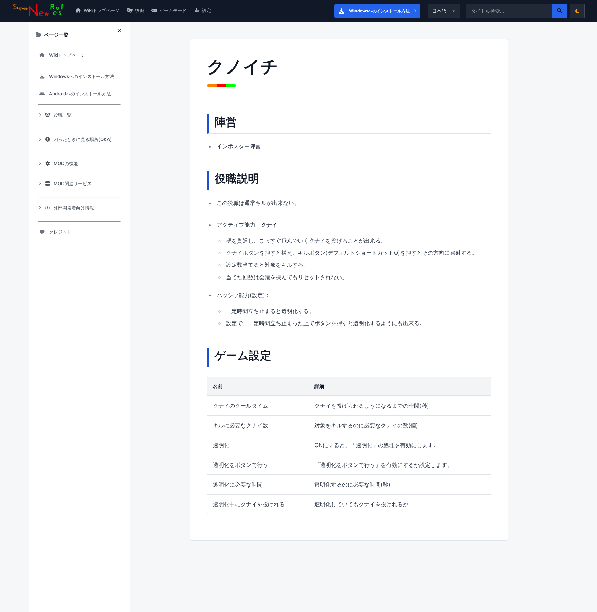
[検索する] (559, 11)
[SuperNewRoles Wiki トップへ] (38, 10)
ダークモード (577, 11)
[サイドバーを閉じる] (120, 31)
